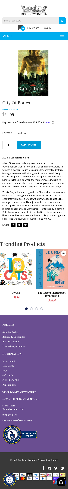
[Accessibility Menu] (9, 480)
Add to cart (28, 144)
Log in (47, 28)
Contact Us (8, 366)
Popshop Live (9, 385)
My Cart (33, 28)
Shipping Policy (10, 332)
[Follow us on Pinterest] (25, 225)
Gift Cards (7, 375)
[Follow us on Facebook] (13, 225)
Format (7, 133)
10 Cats (16, 292)
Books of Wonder (27, 460)
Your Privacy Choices (13, 346)
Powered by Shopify (47, 460)
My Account (8, 361)
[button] (26, 308)
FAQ (4, 370)
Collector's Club (10, 380)
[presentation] (3, 279)
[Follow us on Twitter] (19, 225)
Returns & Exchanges (13, 337)
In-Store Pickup (10, 341)
